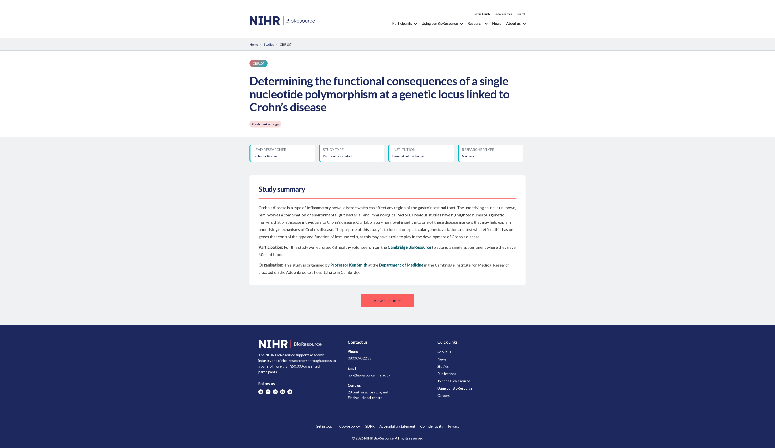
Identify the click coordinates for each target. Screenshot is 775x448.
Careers (443, 395)
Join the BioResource (453, 381)
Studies (269, 44)
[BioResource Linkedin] (260, 391)
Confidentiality (431, 426)
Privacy (454, 426)
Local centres (503, 14)
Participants (402, 23)
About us (513, 23)
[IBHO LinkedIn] (289, 391)
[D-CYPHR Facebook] (268, 391)
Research (475, 23)
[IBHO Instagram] (282, 391)
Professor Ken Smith (349, 264)
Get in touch (481, 14)
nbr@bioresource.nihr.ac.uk (369, 375)
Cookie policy (349, 426)
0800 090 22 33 (359, 358)
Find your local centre (365, 397)
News (496, 23)
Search (521, 14)
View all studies (387, 300)
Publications (446, 373)
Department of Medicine (401, 264)
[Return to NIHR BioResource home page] (298, 344)
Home (253, 44)
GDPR (370, 426)
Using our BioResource (440, 23)
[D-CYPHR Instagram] (275, 391)
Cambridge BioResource (409, 247)
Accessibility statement (397, 426)
